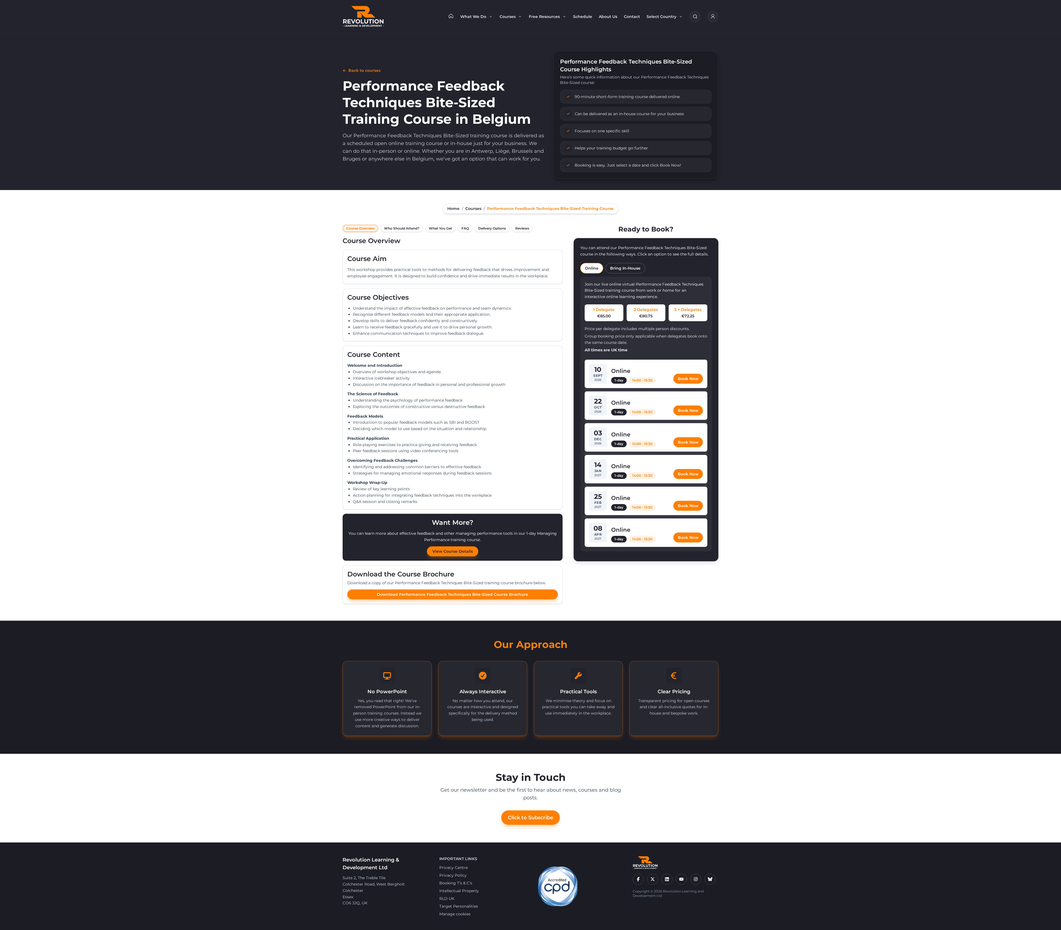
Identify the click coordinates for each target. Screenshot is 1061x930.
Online (591, 268)
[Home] (451, 16)
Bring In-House (625, 268)
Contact (632, 16)
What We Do (473, 16)
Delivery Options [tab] (492, 228)
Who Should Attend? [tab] (401, 228)
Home (453, 208)
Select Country (661, 16)
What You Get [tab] (440, 228)
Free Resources (544, 16)
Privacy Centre (453, 867)
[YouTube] (681, 879)
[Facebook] (638, 879)
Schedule (582, 16)
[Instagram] (695, 879)
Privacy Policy (453, 875)
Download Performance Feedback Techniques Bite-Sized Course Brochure (452, 594)
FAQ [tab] (465, 228)
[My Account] (712, 16)
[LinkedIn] (667, 879)
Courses (508, 16)
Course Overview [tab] (360, 228)
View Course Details (452, 551)
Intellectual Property (459, 890)
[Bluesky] (710, 879)
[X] (652, 879)
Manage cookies (455, 913)
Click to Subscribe (530, 818)
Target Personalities (458, 906)
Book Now (688, 378)
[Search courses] (695, 16)
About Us (608, 16)
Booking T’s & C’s (455, 883)
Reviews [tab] (522, 228)
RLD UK (447, 898)
